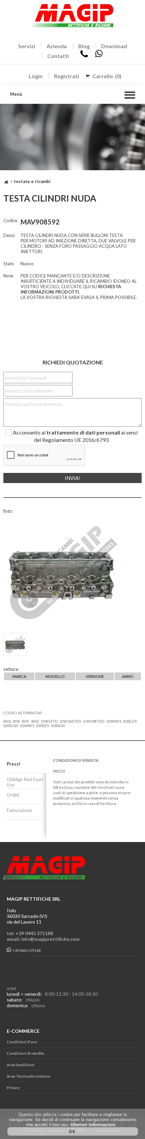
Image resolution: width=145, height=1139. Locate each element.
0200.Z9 (130, 721)
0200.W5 (114, 721)
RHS (16, 721)
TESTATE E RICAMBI (32, 181)
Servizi (26, 46)
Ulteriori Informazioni (92, 1124)
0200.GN (10, 725)
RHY (25, 721)
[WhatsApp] (98, 56)
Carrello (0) (106, 76)
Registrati (66, 76)
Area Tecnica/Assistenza (28, 1076)
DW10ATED (70, 721)
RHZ (35, 721)
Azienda (57, 46)
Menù (16, 94)
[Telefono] (84, 56)
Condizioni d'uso (22, 1042)
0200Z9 (42, 725)
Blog (84, 46)
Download (114, 46)
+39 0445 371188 (26, 950)
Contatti (58, 56)
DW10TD (49, 721)
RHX (7, 721)
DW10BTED (94, 721)
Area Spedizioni (20, 1064)
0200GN (58, 725)
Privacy (13, 1087)
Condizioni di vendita (25, 1053)
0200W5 (27, 725)
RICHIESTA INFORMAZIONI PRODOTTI (71, 289)
